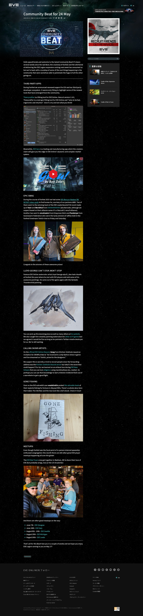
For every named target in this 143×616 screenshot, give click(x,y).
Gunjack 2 (72, 589)
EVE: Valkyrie (73, 583)
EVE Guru (36, 149)
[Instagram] (114, 570)
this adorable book (71, 385)
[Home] (14, 7)
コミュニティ (50, 586)
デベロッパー (50, 591)
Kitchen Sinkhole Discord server (48, 364)
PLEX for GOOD (51, 603)
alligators (47, 370)
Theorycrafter (28, 97)
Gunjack (72, 586)
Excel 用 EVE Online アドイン (31, 594)
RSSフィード (96, 589)
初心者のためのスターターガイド (32, 591)
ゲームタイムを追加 (28, 586)
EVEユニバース (74, 580)
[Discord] (110, 570)
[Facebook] (95, 570)
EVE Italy (39, 528)
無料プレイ (26, 580)
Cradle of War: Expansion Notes (108, 82)
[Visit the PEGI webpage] (117, 609)
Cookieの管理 (96, 591)
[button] (125, 6)
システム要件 (27, 589)
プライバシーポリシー (98, 586)
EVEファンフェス (74, 591)
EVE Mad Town (32, 460)
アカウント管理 (51, 580)
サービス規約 (96, 583)
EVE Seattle (45, 531)
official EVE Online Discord (39, 352)
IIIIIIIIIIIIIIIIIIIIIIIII (53, 207)
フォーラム (49, 589)
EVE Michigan (42, 534)
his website (75, 334)
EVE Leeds (41, 537)
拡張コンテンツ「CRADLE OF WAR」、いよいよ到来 (109, 72)
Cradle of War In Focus (107, 102)
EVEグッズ (72, 594)
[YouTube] (103, 570)
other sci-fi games (72, 336)
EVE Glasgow (40, 525)
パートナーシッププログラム (54, 600)
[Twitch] (107, 570)
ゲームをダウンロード (29, 583)
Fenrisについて (97, 580)
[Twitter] (99, 570)
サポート (49, 583)
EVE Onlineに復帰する (52, 597)
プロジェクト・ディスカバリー (78, 597)
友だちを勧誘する (51, 594)
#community (28, 556)
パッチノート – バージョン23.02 (108, 92)
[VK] (118, 570)
